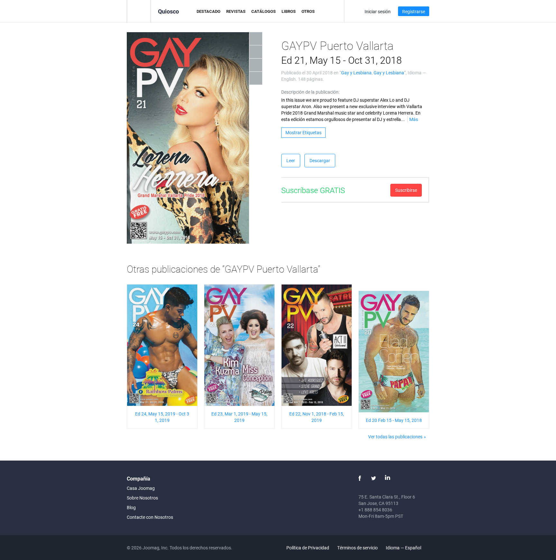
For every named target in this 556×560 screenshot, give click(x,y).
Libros (289, 11)
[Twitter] (373, 478)
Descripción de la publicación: (310, 92)
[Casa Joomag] (138, 11)
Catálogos (263, 11)
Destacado (208, 11)
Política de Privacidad (307, 548)
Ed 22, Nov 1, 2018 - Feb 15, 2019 (316, 417)
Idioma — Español (404, 548)
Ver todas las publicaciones (395, 437)
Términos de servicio (357, 548)
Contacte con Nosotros (150, 517)
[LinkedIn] (387, 478)
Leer (290, 160)
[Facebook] (359, 478)
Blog (131, 507)
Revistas (236, 11)
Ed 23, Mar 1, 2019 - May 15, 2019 (239, 417)
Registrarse (413, 11)
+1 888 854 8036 (375, 510)
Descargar (320, 160)
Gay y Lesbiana (356, 73)
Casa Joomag (141, 488)
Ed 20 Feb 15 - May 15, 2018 (394, 420)
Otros (308, 11)
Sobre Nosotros (142, 498)
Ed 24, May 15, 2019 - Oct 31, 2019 (162, 417)
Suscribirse (406, 190)
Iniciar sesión (378, 11)
